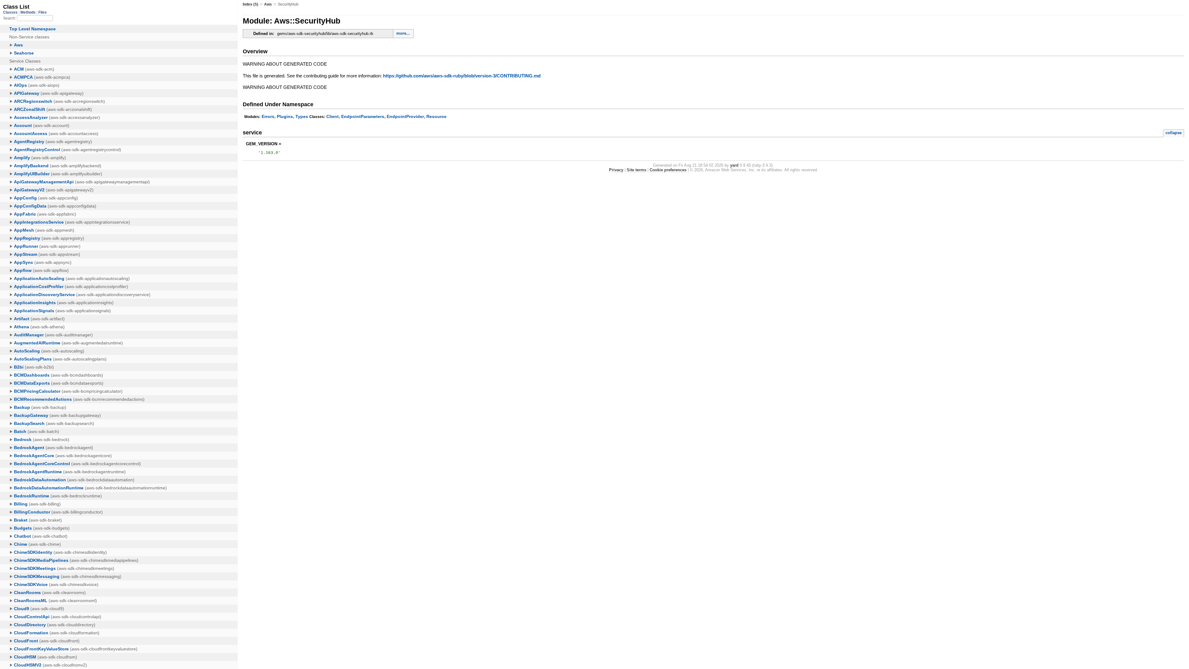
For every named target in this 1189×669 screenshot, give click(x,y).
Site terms (636, 170)
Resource (436, 116)
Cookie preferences (668, 170)
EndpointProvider (405, 116)
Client (332, 116)
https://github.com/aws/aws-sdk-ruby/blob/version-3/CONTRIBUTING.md (462, 75)
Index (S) (250, 4)
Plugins (285, 116)
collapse (1173, 132)
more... (403, 33)
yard (734, 165)
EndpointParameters (362, 116)
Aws (268, 4)
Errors (268, 116)
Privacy (616, 170)
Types (301, 116)
